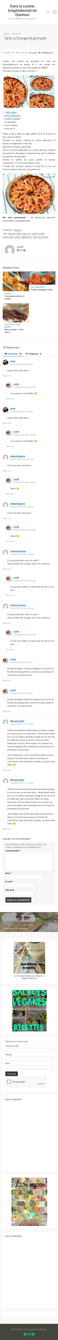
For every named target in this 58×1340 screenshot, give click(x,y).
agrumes (12, 233)
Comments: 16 (47, 53)
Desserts (16, 33)
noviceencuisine (18, 551)
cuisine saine (8, 237)
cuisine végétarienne (23, 237)
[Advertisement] (29, 1137)
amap (18, 233)
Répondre (7, 376)
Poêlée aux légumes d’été (41, 289)
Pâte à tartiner (9, 325)
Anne (12, 361)
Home (6, 33)
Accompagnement (38, 287)
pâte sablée (11, 112)
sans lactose (43, 237)
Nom (8, 873)
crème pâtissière (12, 115)
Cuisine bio (26, 233)
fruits (35, 237)
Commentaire (12, 850)
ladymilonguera (17, 456)
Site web (9, 890)
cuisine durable (38, 233)
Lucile (34, 53)
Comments (14, 354)
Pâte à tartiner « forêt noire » (13, 330)
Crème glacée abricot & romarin (14, 297)
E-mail (9, 881)
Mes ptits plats (17, 721)
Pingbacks (34, 354)
